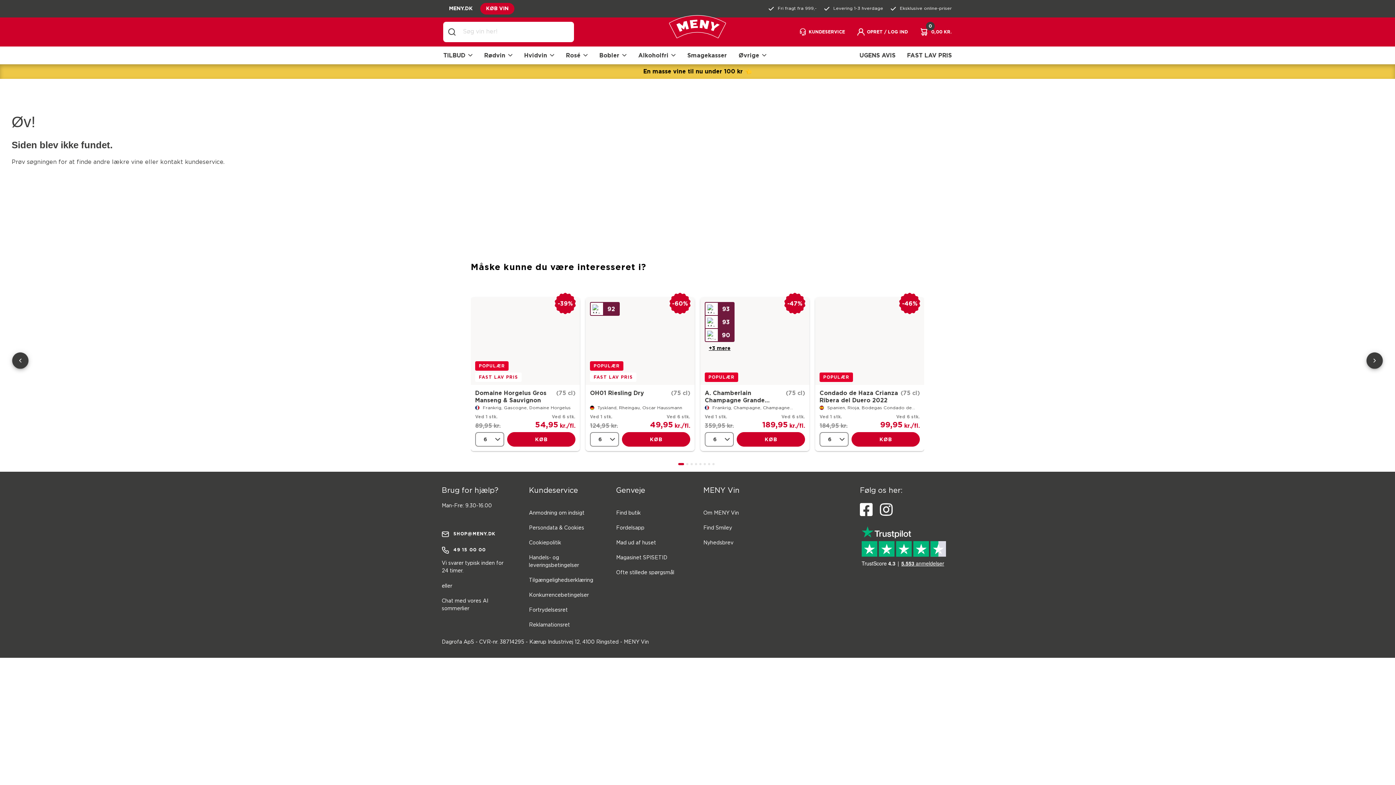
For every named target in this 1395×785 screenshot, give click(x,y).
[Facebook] (866, 510)
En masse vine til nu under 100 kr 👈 (697, 71)
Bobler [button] (609, 55)
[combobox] (514, 32)
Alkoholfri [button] (653, 55)
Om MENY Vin (721, 513)
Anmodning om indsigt (557, 513)
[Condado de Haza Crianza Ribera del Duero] (869, 341)
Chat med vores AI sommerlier (465, 605)
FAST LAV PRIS (929, 55)
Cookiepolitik (545, 543)
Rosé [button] (573, 55)
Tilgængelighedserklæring (561, 580)
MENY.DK (461, 8)
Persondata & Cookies (556, 528)
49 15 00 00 (469, 549)
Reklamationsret (549, 625)
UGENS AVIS (877, 55)
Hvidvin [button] (535, 55)
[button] (882, 32)
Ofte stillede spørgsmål (645, 573)
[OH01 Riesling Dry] (640, 341)
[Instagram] (886, 510)
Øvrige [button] (749, 55)
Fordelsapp (630, 528)
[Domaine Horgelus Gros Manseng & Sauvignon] (525, 341)
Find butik (628, 513)
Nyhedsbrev (718, 543)
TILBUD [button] (454, 55)
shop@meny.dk (474, 533)
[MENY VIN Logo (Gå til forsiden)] (697, 32)
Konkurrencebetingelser (559, 595)
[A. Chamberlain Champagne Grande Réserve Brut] (754, 341)
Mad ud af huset (636, 543)
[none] (489, 439)
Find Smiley (717, 528)
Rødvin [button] (494, 55)
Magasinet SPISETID (641, 558)
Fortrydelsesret (548, 610)
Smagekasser (707, 55)
